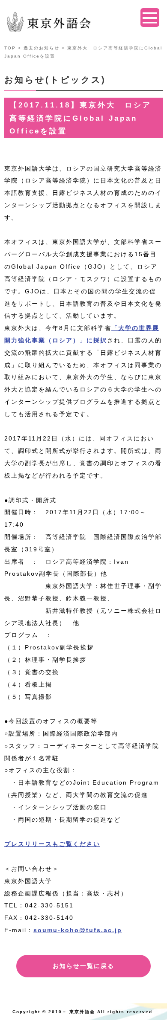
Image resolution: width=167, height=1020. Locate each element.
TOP (10, 48)
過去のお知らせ (42, 48)
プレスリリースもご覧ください (52, 843)
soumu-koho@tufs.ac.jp (77, 930)
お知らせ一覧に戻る (83, 965)
